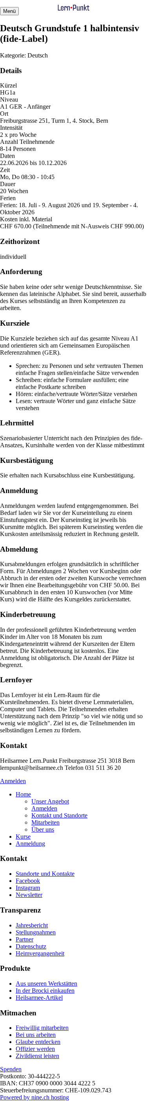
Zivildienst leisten (37, 1056)
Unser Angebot (50, 801)
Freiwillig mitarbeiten (42, 1027)
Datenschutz (31, 946)
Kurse (23, 836)
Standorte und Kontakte (45, 873)
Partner (24, 939)
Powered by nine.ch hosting (34, 1097)
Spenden (11, 1069)
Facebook (28, 880)
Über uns (42, 829)
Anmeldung (30, 843)
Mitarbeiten (45, 822)
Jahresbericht (32, 925)
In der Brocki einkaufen (45, 990)
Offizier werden (35, 1048)
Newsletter (29, 894)
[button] (9, 11)
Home (23, 794)
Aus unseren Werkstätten (46, 983)
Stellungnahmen (36, 932)
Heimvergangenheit (40, 953)
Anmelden (13, 781)
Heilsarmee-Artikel (39, 997)
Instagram (28, 887)
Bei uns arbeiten (36, 1034)
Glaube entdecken (38, 1041)
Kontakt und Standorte (59, 815)
